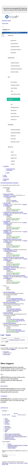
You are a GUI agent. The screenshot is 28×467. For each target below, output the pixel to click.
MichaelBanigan (8, 249)
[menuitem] (10, 168)
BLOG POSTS (4, 386)
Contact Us (7, 421)
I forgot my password (14, 340)
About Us (7, 420)
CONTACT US (4, 407)
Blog (6, 431)
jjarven (6, 258)
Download (7, 426)
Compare (7, 429)
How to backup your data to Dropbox (13, 435)
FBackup (16, 413)
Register (8, 335)
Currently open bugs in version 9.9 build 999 (13, 257)
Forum (6, 430)
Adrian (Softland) (16, 209)
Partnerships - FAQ (9, 437)
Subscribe (5, 456)
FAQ (2, 374)
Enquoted (14, 416)
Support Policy (5, 463)
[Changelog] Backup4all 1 (17, 298)
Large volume (6, 248)
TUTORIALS (4, 396)
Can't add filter (6, 221)
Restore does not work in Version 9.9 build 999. (14, 275)
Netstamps (7, 267)
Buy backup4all (14, 182)
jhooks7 (6, 213)
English (9, 444)
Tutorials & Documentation (9, 323)
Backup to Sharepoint (8, 194)
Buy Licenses (8, 427)
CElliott (6, 276)
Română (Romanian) (12, 446)
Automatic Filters (7, 230)
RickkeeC (7, 195)
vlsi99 (6, 240)
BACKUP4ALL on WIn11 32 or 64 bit (12, 239)
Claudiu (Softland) (12, 299)
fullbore (6, 204)
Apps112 (24, 414)
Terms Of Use (13, 463)
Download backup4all (6, 182)
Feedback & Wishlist (8, 312)
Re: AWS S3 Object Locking (17, 319)
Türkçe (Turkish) (11, 448)
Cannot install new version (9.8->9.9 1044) (13, 212)
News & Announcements (9, 292)
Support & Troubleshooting (9, 196)
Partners (7, 422)
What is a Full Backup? (10, 439)
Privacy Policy (20, 463)
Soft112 (19, 414)
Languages (7, 423)
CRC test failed (6, 203)
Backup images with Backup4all (12, 434)
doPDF (8, 414)
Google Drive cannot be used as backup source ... (16, 436)
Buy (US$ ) (6, 12)
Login (2, 335)
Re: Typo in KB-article (16, 329)
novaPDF (4, 414)
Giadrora (13, 349)
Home (6, 418)
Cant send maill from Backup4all (10, 266)
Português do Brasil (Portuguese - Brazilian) (18, 445)
